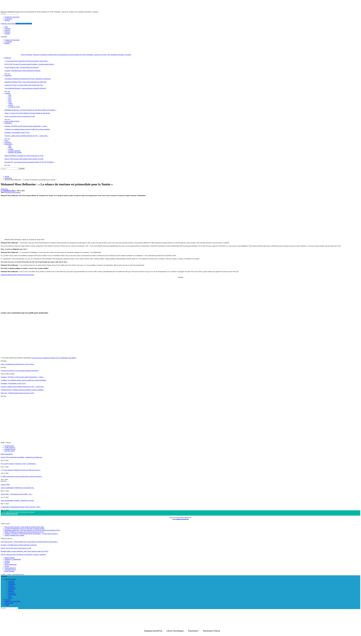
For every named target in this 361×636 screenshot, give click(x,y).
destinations (4, 275)
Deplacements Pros (10, 568)
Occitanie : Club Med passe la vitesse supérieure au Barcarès (22, 70)
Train (9, 101)
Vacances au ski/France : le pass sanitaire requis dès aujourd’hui (19, 370)
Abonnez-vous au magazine (23, 23)
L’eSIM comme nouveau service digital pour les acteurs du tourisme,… (22, 476)
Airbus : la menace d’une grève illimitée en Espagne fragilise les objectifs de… (28, 113)
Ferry (9, 100)
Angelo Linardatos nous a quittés (14, 535)
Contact (7, 605)
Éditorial (10, 591)
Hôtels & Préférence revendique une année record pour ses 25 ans (24, 155)
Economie (11, 581)
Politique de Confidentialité (13, 559)
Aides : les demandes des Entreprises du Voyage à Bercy (17, 364)
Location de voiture (14, 107)
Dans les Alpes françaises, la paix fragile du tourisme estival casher (24, 527)
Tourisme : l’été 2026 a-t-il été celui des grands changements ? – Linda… (26, 126)
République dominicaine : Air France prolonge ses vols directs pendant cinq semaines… (31, 110)
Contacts (7, 561)
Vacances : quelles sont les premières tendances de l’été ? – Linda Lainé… (26, 135)
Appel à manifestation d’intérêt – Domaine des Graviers (17, 500)
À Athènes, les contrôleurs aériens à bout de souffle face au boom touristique (27, 129)
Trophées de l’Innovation (12, 17)
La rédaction (8, 18)
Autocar (10, 105)
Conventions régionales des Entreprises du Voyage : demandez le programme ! (28, 78)
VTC (9, 96)
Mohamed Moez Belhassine (16, 275)
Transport (7, 93)
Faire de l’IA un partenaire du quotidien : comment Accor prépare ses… (22, 457)
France (7, 140)
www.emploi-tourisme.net (10, 514)
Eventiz (7, 566)
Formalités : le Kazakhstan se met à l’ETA (17, 132)
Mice (9, 596)
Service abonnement (11, 564)
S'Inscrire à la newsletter (8, 23)
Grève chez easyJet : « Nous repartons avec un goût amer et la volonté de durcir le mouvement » (29, 541)
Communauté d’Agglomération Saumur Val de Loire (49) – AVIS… (21, 507)
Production (8, 58)
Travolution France (10, 569)
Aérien (10, 103)
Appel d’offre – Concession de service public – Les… (17, 494)
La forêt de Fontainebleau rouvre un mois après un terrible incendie (24, 528)
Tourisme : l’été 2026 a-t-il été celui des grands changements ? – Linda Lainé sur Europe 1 (31, 533)
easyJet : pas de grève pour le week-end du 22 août (20, 116)
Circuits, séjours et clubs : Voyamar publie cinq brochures (22, 67)
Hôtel (10, 147)
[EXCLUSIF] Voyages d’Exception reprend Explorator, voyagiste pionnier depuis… (30, 64)
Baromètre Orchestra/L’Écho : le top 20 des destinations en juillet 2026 (25, 82)
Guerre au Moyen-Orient (12, 121)
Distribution (8, 75)
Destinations (8, 123)
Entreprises (11, 589)
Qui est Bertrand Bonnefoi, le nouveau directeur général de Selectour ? (25, 88)
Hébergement (9, 144)
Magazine (7, 599)
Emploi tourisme (9, 571)
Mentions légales (9, 557)
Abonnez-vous (9, 603)
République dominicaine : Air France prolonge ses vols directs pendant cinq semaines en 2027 (32, 530)
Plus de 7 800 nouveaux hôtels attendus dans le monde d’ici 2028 (24, 159)
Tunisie (32, 275)
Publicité (7, 20)
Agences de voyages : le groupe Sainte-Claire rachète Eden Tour (24, 85)
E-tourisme (8, 142)
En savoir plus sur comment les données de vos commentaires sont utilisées (54, 358)
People (10, 598)
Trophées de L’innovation (12, 601)
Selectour (27, 275)
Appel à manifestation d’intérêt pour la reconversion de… (18, 487)
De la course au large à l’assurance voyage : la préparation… (19, 463)
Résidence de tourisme (15, 152)
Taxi (9, 98)
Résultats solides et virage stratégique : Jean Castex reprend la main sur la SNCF (24, 551)
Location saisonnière (14, 151)
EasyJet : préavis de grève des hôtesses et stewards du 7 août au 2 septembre (23, 554)
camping (10, 149)
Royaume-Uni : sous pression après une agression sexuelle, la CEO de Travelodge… (30, 162)
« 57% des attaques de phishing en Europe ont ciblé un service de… (21, 470)
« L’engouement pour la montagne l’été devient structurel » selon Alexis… (27, 61)
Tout (9, 95)
